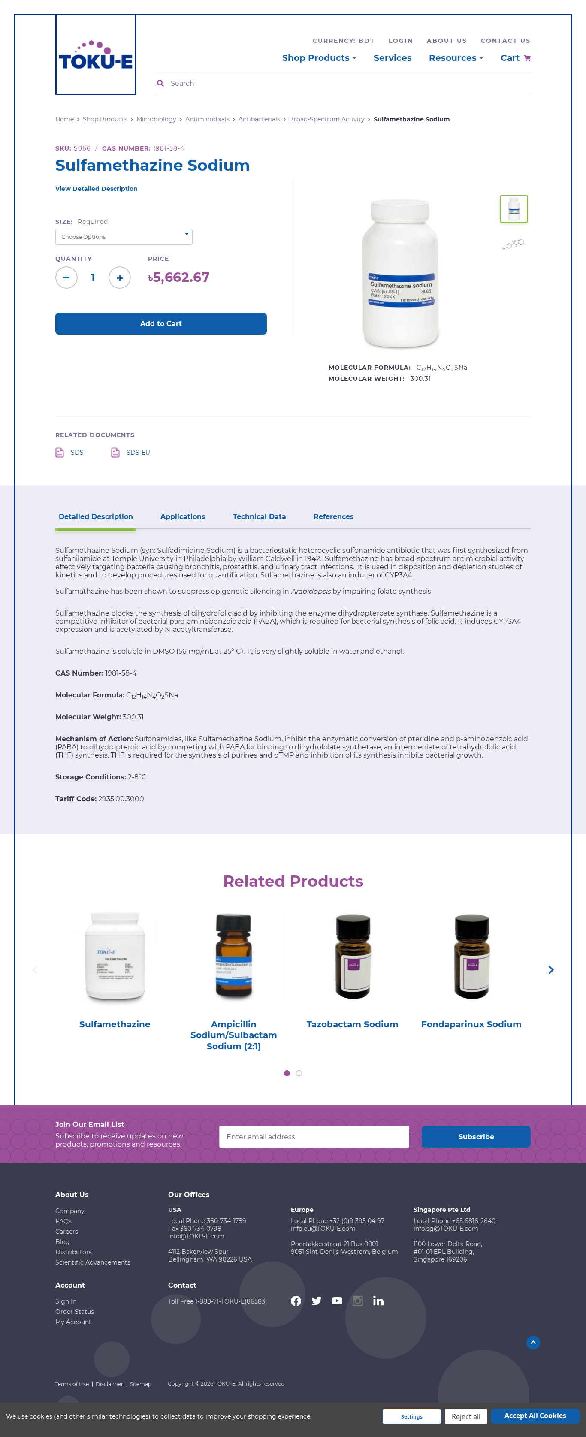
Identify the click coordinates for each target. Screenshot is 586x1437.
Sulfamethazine (115, 1024)
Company (70, 1211)
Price (158, 259)
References (334, 517)
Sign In (65, 1301)
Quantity (73, 259)
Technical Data (259, 517)
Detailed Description (96, 517)
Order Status (74, 1312)
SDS (77, 452)
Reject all (466, 1416)
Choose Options (115, 969)
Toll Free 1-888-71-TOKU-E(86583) (217, 1301)
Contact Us (506, 41)
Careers (66, 1231)
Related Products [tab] (293, 881)
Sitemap (140, 1384)
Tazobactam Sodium (353, 1024)
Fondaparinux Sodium (471, 1024)
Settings (412, 1416)
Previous (34, 970)
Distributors (73, 1252)
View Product (114, 945)
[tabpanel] (114, 966)
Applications (182, 517)
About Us (447, 41)
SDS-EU (138, 452)
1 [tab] (287, 1073)
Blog (62, 1242)
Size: (81, 222)
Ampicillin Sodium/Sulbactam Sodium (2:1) (233, 1035)
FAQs (63, 1221)
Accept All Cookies (535, 1415)
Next (551, 970)
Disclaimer (109, 1384)
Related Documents (95, 435)
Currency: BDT (344, 41)
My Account (73, 1322)
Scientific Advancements (92, 1262)
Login (401, 41)
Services (393, 58)
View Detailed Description (96, 189)
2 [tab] (299, 1073)
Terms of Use (72, 1384)
